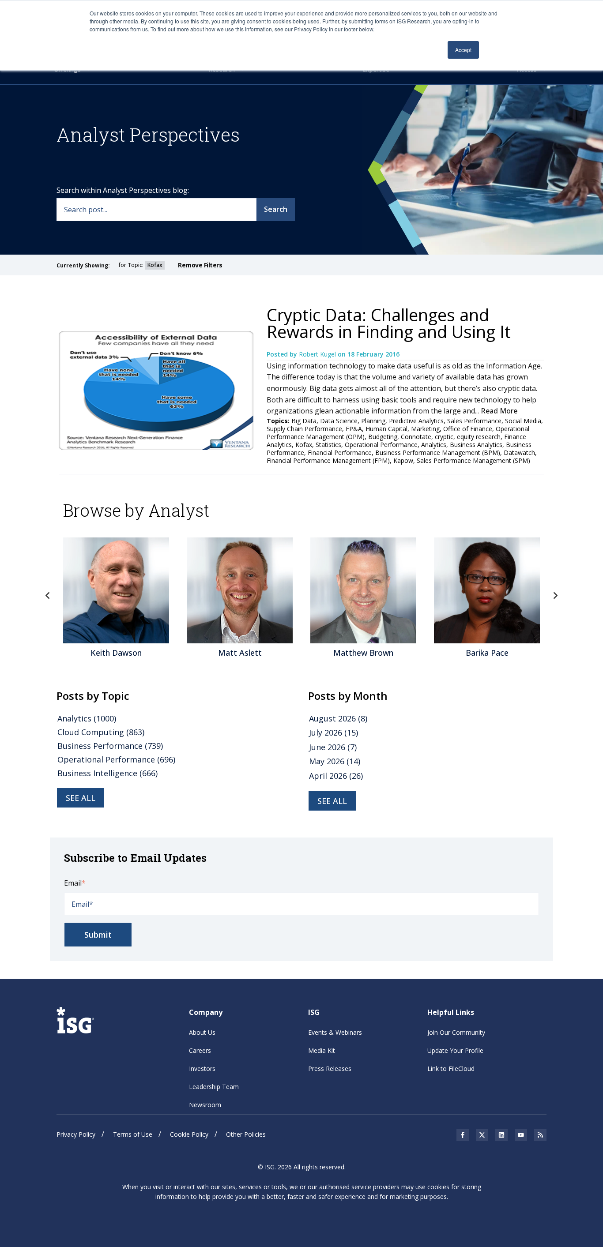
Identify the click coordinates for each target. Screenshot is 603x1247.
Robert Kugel (318, 354)
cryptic (444, 436)
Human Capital (386, 428)
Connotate (416, 436)
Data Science (339, 421)
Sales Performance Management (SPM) (473, 460)
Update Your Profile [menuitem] (455, 1050)
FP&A (354, 428)
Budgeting (382, 436)
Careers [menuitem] (200, 1050)
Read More (499, 411)
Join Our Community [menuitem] (456, 1032)
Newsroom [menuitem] (205, 1105)
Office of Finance (467, 428)
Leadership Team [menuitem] (214, 1086)
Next (555, 595)
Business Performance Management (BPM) (437, 452)
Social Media (523, 421)
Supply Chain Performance (304, 428)
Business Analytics (476, 444)
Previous (47, 595)
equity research (479, 436)
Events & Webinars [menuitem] (335, 1032)
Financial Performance (340, 452)
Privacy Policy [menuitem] (76, 1134)
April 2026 (336, 775)
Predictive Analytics (416, 421)
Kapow (403, 460)
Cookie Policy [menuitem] (189, 1134)
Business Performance (110, 745)
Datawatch (519, 452)
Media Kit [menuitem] (321, 1050)
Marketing (425, 428)
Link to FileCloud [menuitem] (451, 1068)
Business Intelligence (107, 773)
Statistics (328, 444)
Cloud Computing (100, 732)
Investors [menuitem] (202, 1068)
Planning (373, 421)
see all (80, 798)
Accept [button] (463, 49)
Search (275, 209)
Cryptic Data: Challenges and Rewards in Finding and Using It (389, 323)
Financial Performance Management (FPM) (328, 460)
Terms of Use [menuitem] (132, 1134)
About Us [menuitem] (202, 1032)
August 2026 (338, 718)
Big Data (304, 421)
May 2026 (334, 761)
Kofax (303, 444)
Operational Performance (381, 444)
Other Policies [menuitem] (246, 1134)
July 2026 (333, 732)
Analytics (433, 444)
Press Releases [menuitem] (329, 1068)
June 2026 (333, 747)
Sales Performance (474, 421)
